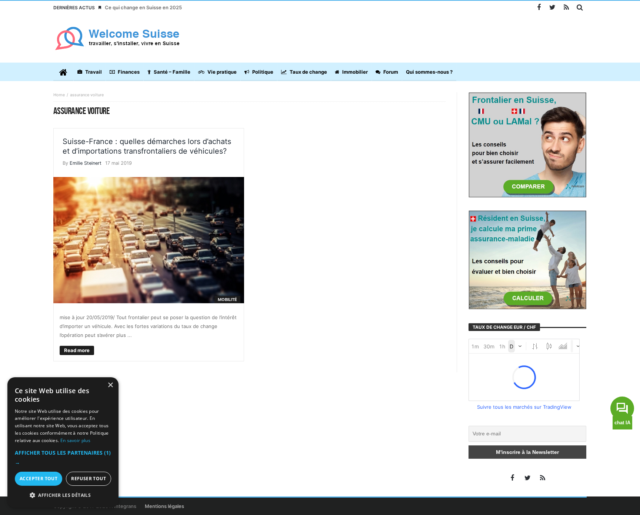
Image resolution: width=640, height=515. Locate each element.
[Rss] (566, 7)
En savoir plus (75, 440)
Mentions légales (164, 506)
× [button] (110, 385)
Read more (77, 350)
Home (59, 94)
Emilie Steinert (85, 163)
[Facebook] (539, 7)
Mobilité (227, 299)
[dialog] (63, 442)
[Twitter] (552, 7)
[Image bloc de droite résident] (527, 259)
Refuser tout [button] (88, 478)
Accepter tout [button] (38, 478)
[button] (63, 457)
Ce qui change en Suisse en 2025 (143, 7)
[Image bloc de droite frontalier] (527, 144)
